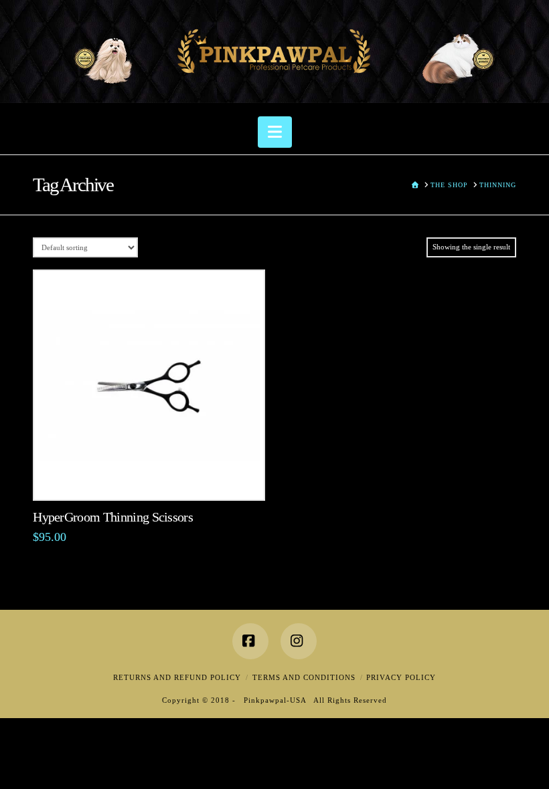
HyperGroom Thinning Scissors (113, 517)
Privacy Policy (401, 677)
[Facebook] (250, 641)
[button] (275, 132)
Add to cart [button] (148, 476)
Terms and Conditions (304, 677)
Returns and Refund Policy (177, 677)
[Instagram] (299, 641)
